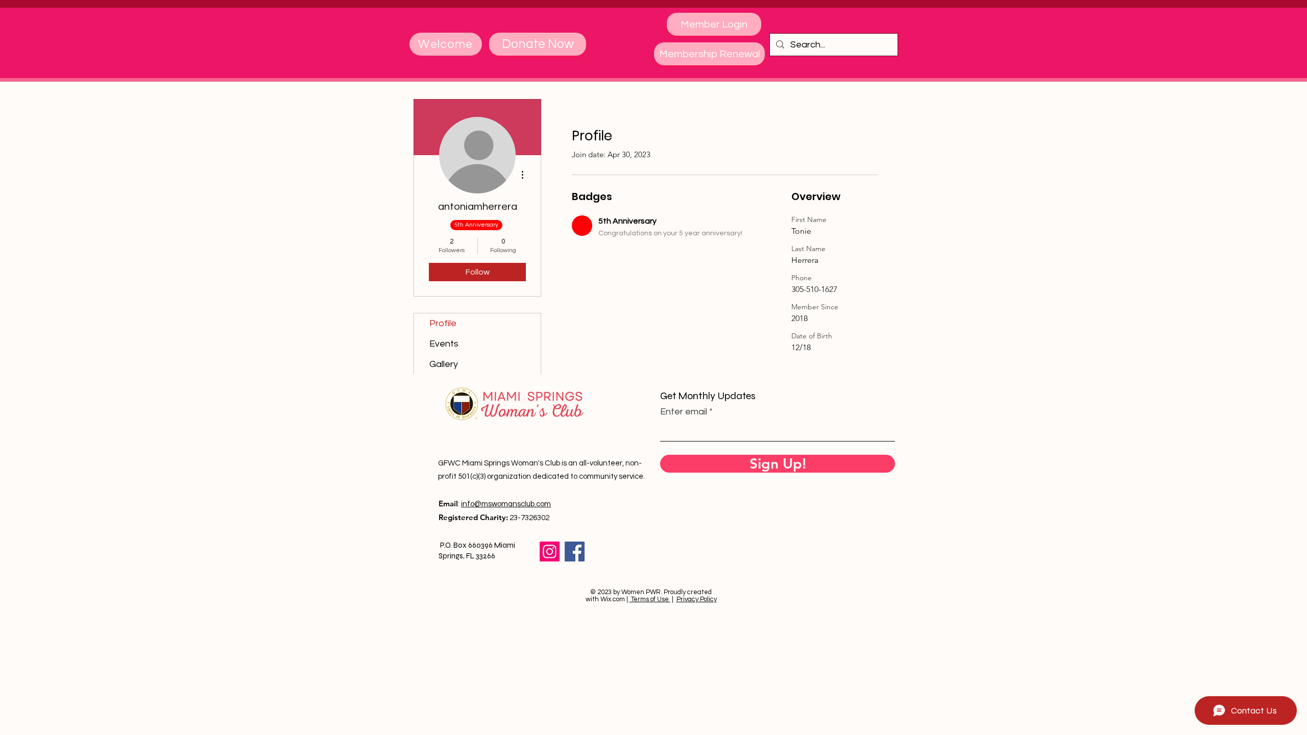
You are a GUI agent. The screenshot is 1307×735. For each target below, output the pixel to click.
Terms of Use (650, 599)
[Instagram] (550, 551)
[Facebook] (575, 551)
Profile (442, 323)
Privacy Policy (696, 599)
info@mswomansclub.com (506, 504)
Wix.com (612, 599)
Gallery (443, 364)
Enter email (683, 411)
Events (443, 344)
